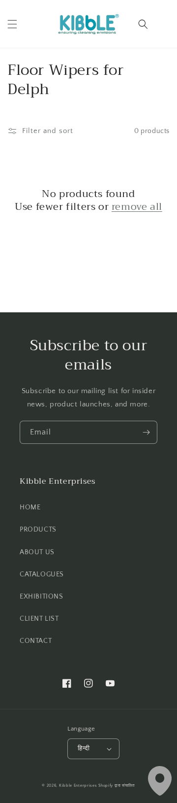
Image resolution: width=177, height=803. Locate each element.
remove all (137, 207)
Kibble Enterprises (78, 785)
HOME (30, 507)
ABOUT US (37, 552)
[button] (12, 24)
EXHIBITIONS (41, 597)
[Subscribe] (146, 432)
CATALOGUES (42, 574)
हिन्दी (83, 748)
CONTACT (36, 641)
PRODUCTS (38, 530)
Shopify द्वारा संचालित (116, 785)
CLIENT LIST (39, 619)
